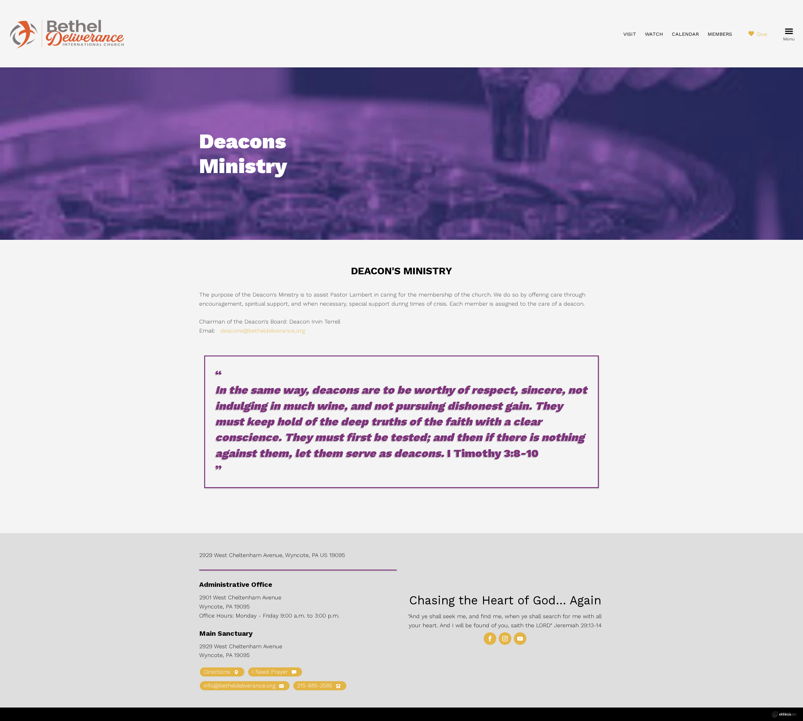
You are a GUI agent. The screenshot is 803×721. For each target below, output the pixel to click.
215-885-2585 (315, 685)
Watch (654, 34)
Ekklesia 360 (784, 714)
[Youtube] (520, 638)
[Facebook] (490, 638)
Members (720, 34)
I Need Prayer (271, 671)
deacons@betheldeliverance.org (263, 330)
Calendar (685, 34)
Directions (218, 671)
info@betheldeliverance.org (240, 685)
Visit (629, 34)
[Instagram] (505, 638)
